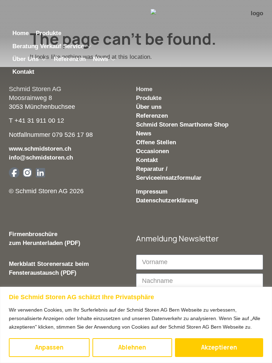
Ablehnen (132, 347)
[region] (136, 325)
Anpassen (49, 347)
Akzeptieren (219, 347)
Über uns (149, 107)
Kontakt (147, 160)
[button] (52, 46)
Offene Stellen (156, 142)
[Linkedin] (40, 172)
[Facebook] (14, 172)
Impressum (152, 191)
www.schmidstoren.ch (40, 148)
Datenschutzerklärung (167, 200)
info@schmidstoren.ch (41, 157)
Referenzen (152, 115)
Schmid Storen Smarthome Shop (182, 124)
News (143, 133)
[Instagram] (27, 172)
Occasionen (152, 151)
